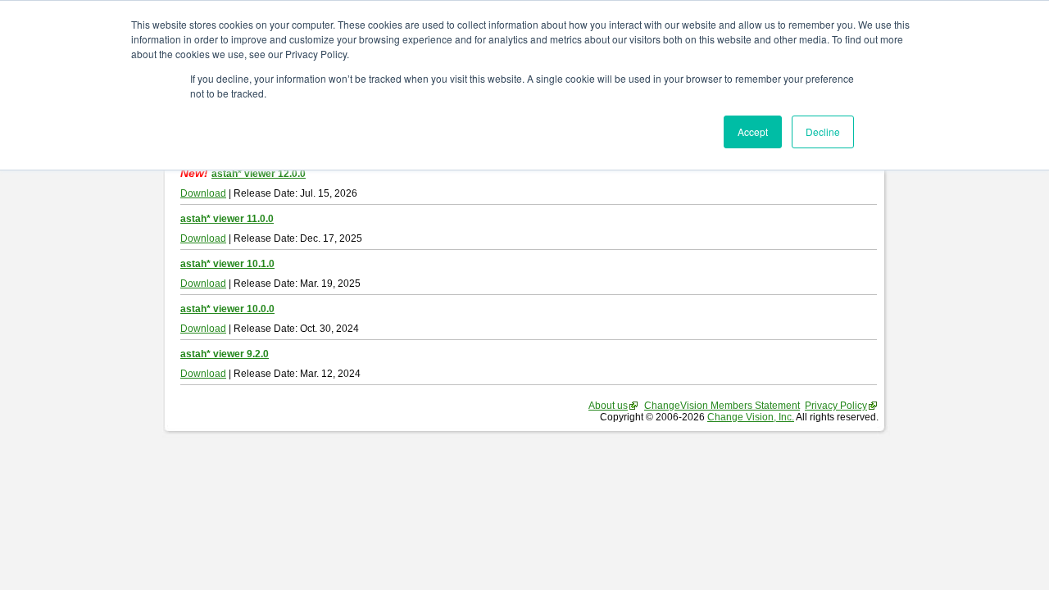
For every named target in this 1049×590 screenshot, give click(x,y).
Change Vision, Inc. (750, 417)
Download (203, 193)
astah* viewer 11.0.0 (227, 219)
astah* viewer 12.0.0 (258, 173)
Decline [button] (823, 131)
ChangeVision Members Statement (722, 405)
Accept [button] (753, 131)
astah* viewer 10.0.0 (227, 309)
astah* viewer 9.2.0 (224, 354)
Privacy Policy (836, 405)
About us (608, 405)
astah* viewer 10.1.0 (227, 264)
